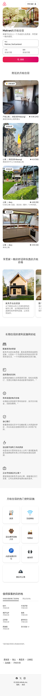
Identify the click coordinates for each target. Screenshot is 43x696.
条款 (23, 685)
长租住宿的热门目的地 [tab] (11, 599)
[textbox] (12, 52)
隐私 (18, 685)
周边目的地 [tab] (26, 599)
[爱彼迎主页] (4, 3)
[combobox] (21, 44)
